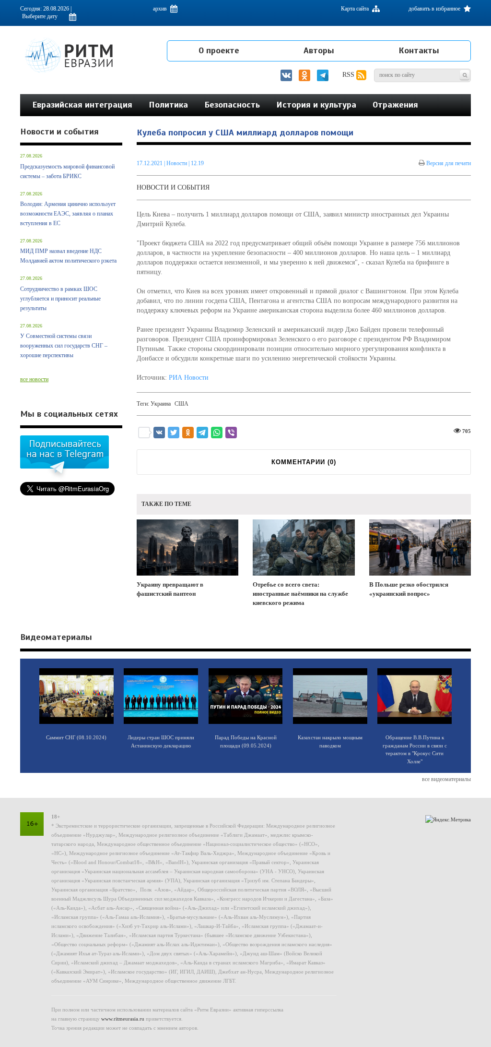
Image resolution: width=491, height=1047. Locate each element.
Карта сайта (355, 8)
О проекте (219, 50)
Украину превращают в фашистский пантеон (170, 589)
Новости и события (173, 187)
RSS (349, 74)
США (181, 403)
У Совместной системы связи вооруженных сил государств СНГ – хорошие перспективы (63, 346)
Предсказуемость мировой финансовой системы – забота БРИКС (67, 171)
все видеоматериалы (446, 779)
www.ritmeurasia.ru (122, 1019)
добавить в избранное (435, 8)
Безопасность (232, 104)
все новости (34, 379)
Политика (168, 104)
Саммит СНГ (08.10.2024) (76, 737)
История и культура (316, 104)
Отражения (395, 104)
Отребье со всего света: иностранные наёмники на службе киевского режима (300, 593)
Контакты (418, 50)
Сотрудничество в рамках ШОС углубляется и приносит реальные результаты (60, 299)
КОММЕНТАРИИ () (303, 462)
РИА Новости (189, 377)
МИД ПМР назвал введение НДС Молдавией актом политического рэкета (68, 256)
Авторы (319, 50)
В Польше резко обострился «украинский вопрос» (408, 589)
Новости (177, 163)
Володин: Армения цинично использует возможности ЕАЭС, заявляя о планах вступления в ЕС (68, 214)
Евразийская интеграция (82, 104)
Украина (161, 403)
